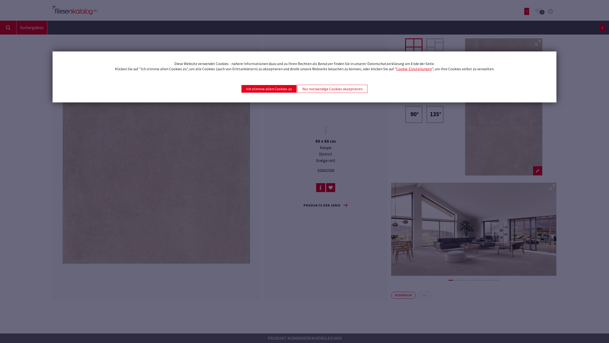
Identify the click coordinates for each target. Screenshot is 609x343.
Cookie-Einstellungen (414, 68)
